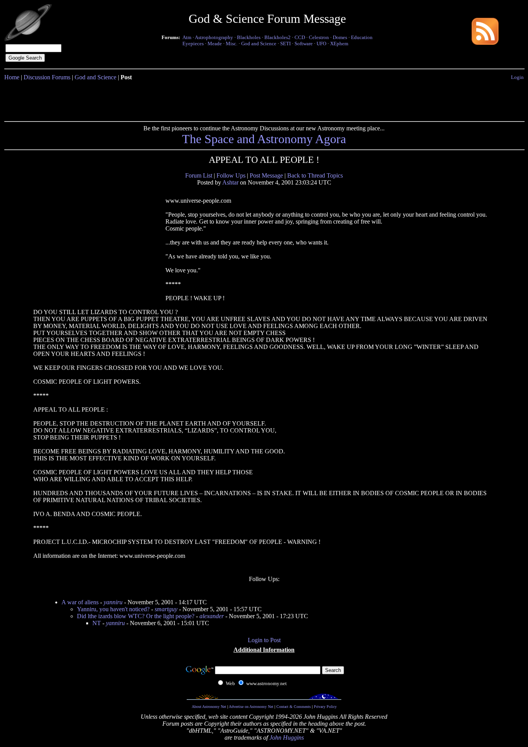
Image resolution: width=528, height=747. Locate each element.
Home (11, 77)
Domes (340, 37)
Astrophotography (214, 37)
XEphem (339, 43)
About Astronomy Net (209, 706)
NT (96, 623)
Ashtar (230, 182)
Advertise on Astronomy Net (251, 706)
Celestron (319, 37)
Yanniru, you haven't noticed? (113, 609)
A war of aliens (80, 602)
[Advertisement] (264, 99)
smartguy (166, 609)
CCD (300, 37)
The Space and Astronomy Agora (264, 139)
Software (304, 43)
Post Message (266, 175)
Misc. (231, 43)
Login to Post (264, 640)
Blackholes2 (277, 37)
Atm (186, 37)
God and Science (258, 43)
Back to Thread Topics (315, 175)
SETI (285, 43)
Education (362, 37)
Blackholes (249, 37)
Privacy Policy (325, 706)
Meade (215, 43)
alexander (211, 616)
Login (517, 77)
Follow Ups (230, 175)
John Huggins (286, 737)
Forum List (198, 175)
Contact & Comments (293, 706)
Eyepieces (193, 43)
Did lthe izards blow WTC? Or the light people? (135, 616)
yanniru (113, 602)
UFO (321, 43)
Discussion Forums (47, 77)
